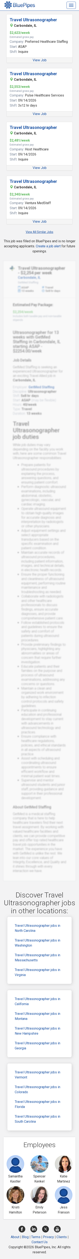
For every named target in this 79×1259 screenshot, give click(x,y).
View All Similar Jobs (39, 232)
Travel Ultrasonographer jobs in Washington (37, 942)
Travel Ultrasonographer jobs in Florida (37, 1104)
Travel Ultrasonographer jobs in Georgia (37, 1045)
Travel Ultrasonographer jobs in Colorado (37, 1089)
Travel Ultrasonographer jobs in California (37, 1001)
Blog (25, 1237)
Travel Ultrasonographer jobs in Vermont (37, 1074)
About (15, 1237)
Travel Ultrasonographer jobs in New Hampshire (37, 1030)
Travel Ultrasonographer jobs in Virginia (37, 972)
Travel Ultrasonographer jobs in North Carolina (37, 928)
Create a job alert (48, 246)
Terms (35, 1237)
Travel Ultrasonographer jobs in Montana (37, 1016)
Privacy (48, 1237)
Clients (61, 1237)
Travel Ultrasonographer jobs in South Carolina (37, 1119)
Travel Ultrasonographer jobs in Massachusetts (37, 957)
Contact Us (40, 1242)
